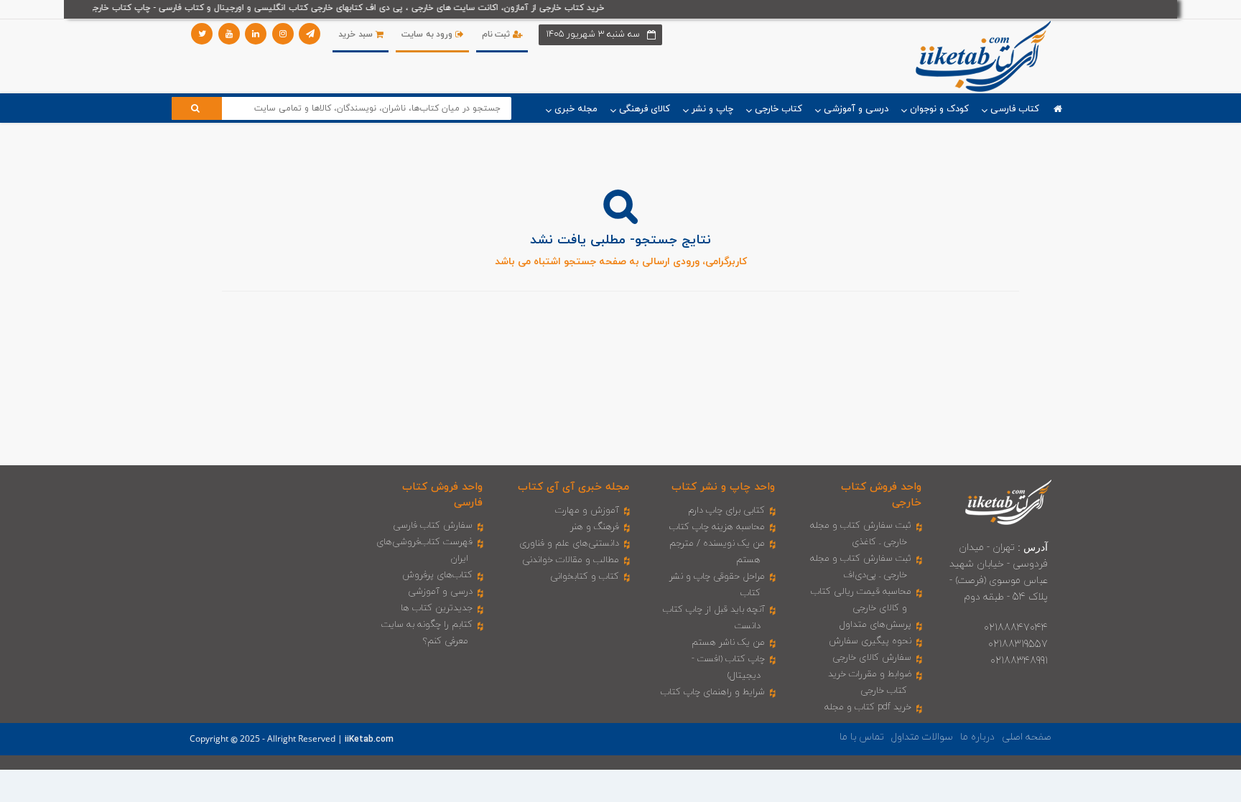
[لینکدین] (255, 34)
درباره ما (977, 737)
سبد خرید (356, 34)
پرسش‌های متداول (875, 624)
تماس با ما (862, 737)
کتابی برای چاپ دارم (726, 510)
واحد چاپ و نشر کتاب (723, 487)
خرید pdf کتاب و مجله (867, 707)
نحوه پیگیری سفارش (870, 641)
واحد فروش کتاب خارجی (881, 495)
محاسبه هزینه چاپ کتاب (717, 527)
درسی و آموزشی (440, 591)
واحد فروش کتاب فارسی (442, 495)
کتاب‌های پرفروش (437, 575)
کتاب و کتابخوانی (584, 576)
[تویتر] (202, 34)
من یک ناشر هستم (728, 642)
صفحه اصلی (1026, 737)
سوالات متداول (922, 737)
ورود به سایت (428, 34)
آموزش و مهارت (587, 510)
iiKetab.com (369, 739)
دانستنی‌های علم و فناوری (569, 543)
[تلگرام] (309, 34)
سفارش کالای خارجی (871, 657)
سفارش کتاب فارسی (433, 525)
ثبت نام (497, 34)
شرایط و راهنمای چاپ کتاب (713, 692)
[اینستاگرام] (283, 34)
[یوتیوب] (229, 34)
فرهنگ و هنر (594, 527)
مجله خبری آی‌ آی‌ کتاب (573, 487)
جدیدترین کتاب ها (437, 608)
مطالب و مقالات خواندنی (570, 560)
